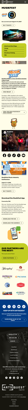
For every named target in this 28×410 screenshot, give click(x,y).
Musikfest (14, 347)
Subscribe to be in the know (13, 319)
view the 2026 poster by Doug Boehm (11, 112)
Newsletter (13, 334)
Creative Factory (14, 352)
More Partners (8, 258)
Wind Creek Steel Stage (10, 46)
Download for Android (11, 223)
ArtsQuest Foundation (14, 360)
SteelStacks (14, 349)
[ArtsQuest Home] (8, 1)
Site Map (14, 401)
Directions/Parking (9, 52)
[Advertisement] (14, 62)
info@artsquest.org (14, 373)
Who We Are (13, 338)
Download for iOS (9, 219)
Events (12, 341)
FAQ (5, 55)
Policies (14, 403)
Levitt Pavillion (14, 355)
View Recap (7, 92)
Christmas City (14, 358)
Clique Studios (23, 396)
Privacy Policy (14, 399)
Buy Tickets (7, 25)
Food (5, 50)
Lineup (6, 48)
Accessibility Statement (14, 405)
